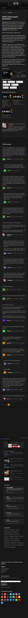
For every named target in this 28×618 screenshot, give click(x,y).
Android (6, 529)
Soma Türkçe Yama (12, 29)
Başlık (17, 529)
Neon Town (7, 540)
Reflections (13, 542)
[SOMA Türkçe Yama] (7, 111)
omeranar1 (9, 342)
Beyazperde (15, 532)
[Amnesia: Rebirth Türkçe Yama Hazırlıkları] (7, 96)
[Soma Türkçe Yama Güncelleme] (18, 96)
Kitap (6, 538)
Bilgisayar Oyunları (8, 534)
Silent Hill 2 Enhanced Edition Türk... (17, 464)
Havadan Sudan (14, 536)
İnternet (12, 547)
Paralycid (6, 542)
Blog (6, 562)
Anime (12, 529)
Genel (6, 536)
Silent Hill (21, 473)
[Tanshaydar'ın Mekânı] (14, 5)
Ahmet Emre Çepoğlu (5, 568)
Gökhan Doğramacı (4, 569)
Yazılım (6, 547)
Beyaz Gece (7, 532)
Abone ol (4, 584)
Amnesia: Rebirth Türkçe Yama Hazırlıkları (6, 101)
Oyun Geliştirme (15, 540)
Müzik (17, 538)
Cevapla (21, 159)
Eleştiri (17, 534)
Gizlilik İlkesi (3, 563)
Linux (11, 538)
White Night (20, 545)
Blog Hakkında (16, 562)
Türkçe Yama (14, 12)
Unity (14, 545)
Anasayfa (3, 562)
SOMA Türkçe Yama (6, 114)
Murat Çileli (3, 572)
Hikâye (21, 536)
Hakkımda (10, 562)
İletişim (20, 562)
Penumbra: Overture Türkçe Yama (16, 452)
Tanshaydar (11, 124)
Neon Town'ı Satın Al (23, 7)
